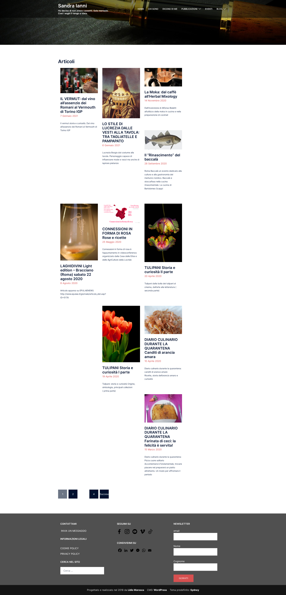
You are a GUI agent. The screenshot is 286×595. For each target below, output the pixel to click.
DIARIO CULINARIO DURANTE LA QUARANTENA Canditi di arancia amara (161, 348)
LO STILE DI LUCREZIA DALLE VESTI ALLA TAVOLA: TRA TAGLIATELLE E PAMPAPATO (120, 132)
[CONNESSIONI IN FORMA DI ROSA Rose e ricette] (121, 213)
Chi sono (153, 9)
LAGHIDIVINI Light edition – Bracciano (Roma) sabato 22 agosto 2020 (76, 272)
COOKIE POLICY (69, 548)
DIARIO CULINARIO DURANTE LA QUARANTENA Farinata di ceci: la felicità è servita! (161, 436)
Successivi (104, 494)
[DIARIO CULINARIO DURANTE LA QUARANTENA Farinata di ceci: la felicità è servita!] (163, 408)
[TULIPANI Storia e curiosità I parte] (121, 333)
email (176, 530)
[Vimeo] (142, 531)
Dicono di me (170, 9)
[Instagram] (127, 531)
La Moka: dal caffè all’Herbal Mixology (160, 94)
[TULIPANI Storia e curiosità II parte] (163, 232)
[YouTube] (134, 531)
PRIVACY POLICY (70, 553)
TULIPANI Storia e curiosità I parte (117, 370)
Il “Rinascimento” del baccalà (162, 157)
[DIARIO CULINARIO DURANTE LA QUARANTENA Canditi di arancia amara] (163, 319)
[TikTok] (150, 531)
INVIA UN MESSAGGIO (73, 530)
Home (141, 9)
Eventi (208, 9)
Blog (219, 9)
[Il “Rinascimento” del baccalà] (163, 139)
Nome (177, 546)
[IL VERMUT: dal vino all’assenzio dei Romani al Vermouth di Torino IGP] (79, 80)
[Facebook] (119, 531)
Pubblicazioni (189, 9)
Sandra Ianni (72, 6)
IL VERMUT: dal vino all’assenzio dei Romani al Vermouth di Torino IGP (77, 105)
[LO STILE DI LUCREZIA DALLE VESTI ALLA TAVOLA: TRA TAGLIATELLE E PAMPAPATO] (121, 92)
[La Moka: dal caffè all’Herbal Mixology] (163, 77)
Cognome (179, 561)
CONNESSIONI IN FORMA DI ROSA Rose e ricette (117, 233)
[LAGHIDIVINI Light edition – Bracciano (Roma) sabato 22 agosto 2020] (79, 231)
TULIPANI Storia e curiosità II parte (159, 269)
